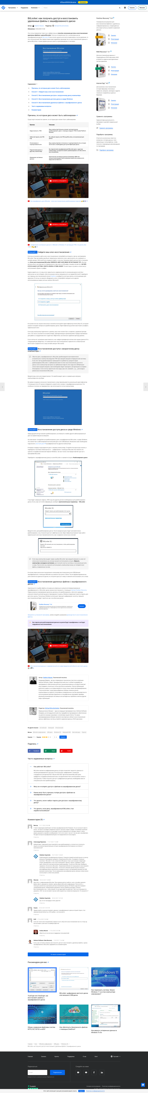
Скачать (81, 606)
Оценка (39, 737)
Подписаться (57, 1072)
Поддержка (24, 7)
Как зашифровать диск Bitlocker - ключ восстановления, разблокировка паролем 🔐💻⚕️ (58, 201)
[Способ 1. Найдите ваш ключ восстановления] (70, 252)
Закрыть (81, 1091)
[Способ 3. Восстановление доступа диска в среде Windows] (82, 430)
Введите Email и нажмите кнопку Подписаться (41, 1077)
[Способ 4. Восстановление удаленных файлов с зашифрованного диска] (34, 584)
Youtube (78, 1072)
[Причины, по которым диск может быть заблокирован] (77, 116)
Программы (12, 7)
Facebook (94, 1072)
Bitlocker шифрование (39, 732)
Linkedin (101, 1072)
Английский (43, 727)
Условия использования (93, 1086)
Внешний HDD (67, 732)
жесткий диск (40, 443)
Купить (57, 1056)
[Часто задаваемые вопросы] (53, 759)
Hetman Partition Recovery (79, 590)
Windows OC (57, 732)
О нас (84, 1056)
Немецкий (51, 727)
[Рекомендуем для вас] (48, 962)
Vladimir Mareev (39, 26)
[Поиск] (120, 8)
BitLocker (45, 37)
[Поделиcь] (37, 744)
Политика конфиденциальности (95, 1091)
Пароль (84, 732)
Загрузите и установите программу (38, 615)
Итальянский (59, 727)
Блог (96, 1056)
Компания (34, 7)
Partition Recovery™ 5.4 (45, 604)
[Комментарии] (43, 820)
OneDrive (53, 276)
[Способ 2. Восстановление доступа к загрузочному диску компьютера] (40, 351)
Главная (30, 1056)
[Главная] (3, 8)
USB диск (49, 732)
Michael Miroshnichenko (61, 26)
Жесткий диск (76, 732)
